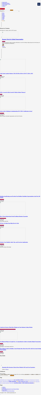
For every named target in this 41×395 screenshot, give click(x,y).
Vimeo (3, 18)
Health (3, 17)
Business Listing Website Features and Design (8, 329)
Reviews (3, 15)
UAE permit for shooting (28, 382)
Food (1, 75)
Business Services (3, 218)
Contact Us (4, 5)
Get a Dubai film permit (32, 381)
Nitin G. (3, 46)
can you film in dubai (19, 379)
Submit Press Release (5, 3)
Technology (2, 113)
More (3, 20)
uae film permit (18, 382)
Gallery (3, 16)
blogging (1, 351)
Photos (3, 14)
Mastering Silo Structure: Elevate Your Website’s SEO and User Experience (18, 367)
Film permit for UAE (23, 381)
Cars (3, 19)
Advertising (2, 199)
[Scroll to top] (0, 394)
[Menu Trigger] (38, 4)
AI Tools (1, 343)
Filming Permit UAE (5, 381)
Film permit (13, 381)
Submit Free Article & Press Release (8, 390)
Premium (3, 41)
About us (3, 6)
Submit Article (4, 2)
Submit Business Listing (6, 4)
